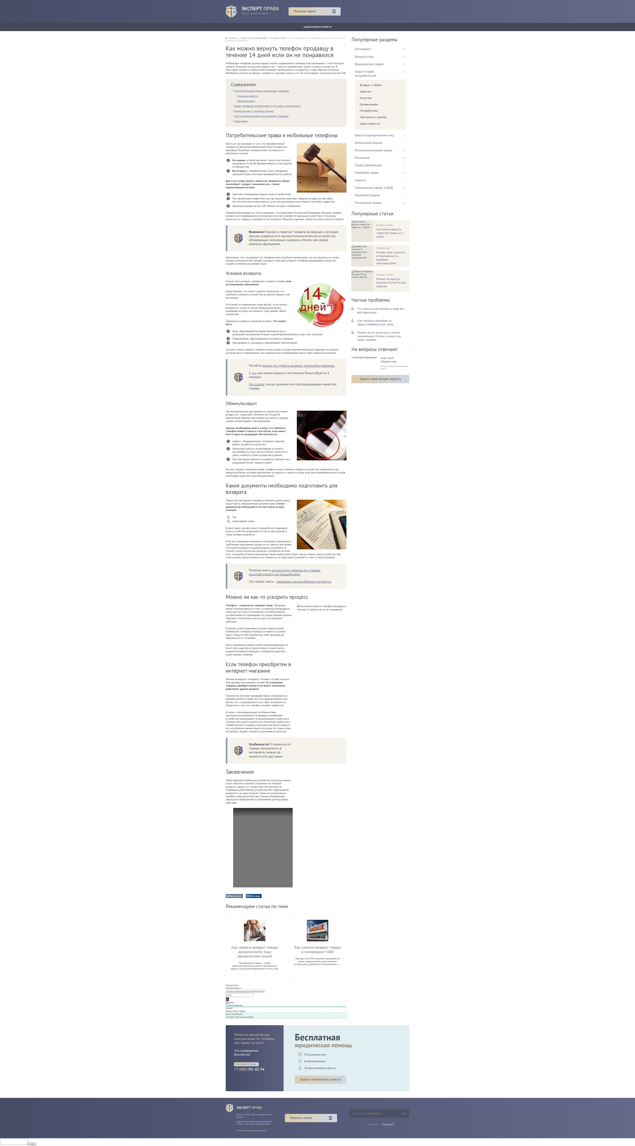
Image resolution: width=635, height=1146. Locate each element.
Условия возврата (247, 96)
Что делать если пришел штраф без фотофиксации (380, 310)
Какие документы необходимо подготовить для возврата (267, 106)
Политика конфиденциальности (251, 1130)
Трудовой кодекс (367, 195)
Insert (32, 1144)
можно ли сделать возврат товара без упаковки (298, 365)
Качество (366, 98)
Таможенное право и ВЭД (374, 187)
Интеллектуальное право (373, 150)
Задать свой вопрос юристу (380, 379)
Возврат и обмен (370, 85)
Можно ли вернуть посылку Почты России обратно (391, 282)
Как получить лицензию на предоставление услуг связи (375, 322)
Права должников (368, 165)
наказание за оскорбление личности (303, 581)
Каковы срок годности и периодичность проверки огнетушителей (390, 258)
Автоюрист (363, 49)
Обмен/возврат (246, 101)
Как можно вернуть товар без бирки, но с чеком (390, 233)
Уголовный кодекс (368, 203)
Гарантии (365, 91)
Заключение (241, 121)
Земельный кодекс (369, 142)
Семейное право (367, 172)
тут (254, 373)
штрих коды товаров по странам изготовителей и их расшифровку (284, 572)
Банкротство (364, 56)
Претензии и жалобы (373, 117)
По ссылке (256, 384)
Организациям (369, 104)
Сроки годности (370, 123)
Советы (360, 180)
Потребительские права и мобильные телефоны (261, 90)
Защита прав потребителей (365, 73)
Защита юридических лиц (374, 135)
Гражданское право (369, 64)
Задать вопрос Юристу (317, 26)
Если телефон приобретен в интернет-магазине (261, 116)
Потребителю (369, 111)
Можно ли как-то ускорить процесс (254, 111)
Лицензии (362, 158)
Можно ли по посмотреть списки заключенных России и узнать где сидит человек (379, 336)
